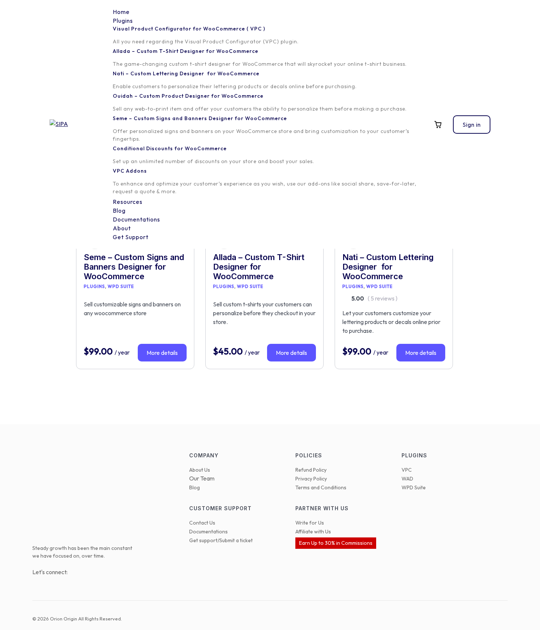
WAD (407, 478)
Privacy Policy (311, 478)
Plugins (94, 286)
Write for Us (309, 522)
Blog (194, 487)
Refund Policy (311, 470)
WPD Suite (121, 286)
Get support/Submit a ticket (221, 540)
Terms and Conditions (320, 487)
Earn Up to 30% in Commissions (335, 543)
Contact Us (202, 522)
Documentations (208, 531)
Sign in (471, 124)
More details (162, 352)
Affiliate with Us (313, 531)
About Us (199, 470)
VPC (407, 470)
